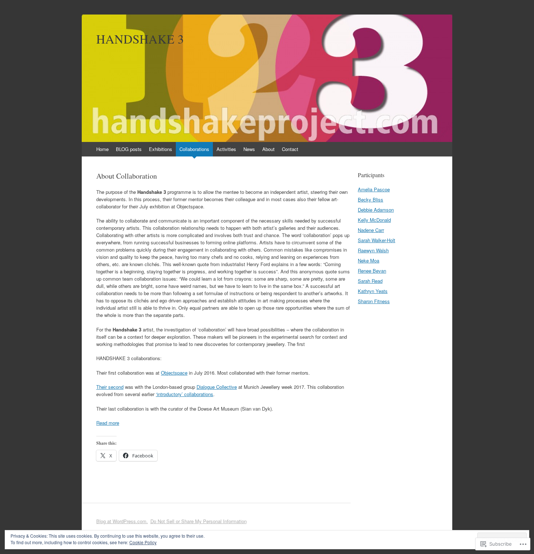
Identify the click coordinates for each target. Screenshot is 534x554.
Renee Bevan (372, 270)
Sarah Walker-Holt (376, 240)
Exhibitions (160, 149)
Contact (290, 149)
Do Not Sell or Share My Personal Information (198, 521)
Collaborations (194, 149)
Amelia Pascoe (374, 189)
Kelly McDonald (374, 219)
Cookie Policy (143, 542)
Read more (107, 422)
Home (102, 149)
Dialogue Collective (217, 386)
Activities (226, 149)
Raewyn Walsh (373, 250)
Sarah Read (370, 280)
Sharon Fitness (374, 301)
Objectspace (174, 372)
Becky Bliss (370, 199)
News (249, 149)
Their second (110, 386)
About (268, 149)
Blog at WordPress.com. (122, 521)
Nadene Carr (371, 230)
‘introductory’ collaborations (184, 394)
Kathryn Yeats (373, 291)
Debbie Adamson (376, 209)
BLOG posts (129, 149)
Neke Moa (368, 260)
